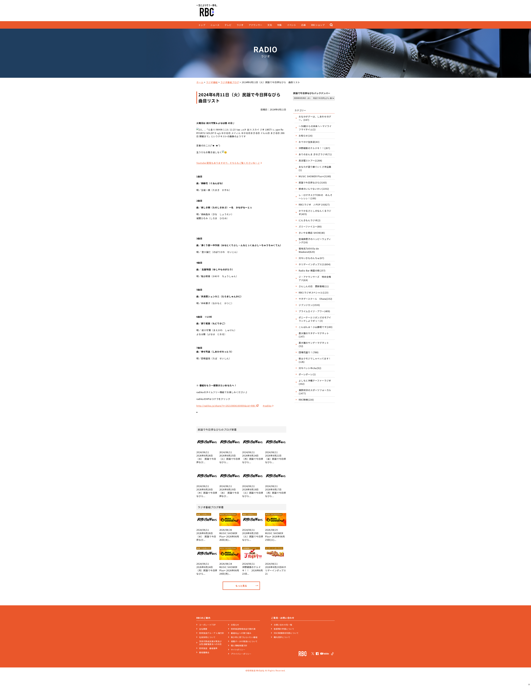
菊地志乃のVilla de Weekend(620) (309, 250)
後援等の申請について (284, 628)
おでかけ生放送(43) (309, 141)
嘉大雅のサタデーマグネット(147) (314, 335)
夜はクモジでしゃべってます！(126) (315, 360)
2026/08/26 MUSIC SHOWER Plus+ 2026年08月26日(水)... (229, 527)
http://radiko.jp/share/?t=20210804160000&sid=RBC (226, 405)
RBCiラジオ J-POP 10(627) (314, 204)
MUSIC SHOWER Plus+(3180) (315, 176)
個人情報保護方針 (239, 645)
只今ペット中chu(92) (310, 368)
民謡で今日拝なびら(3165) (313, 182)
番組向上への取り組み (241, 633)
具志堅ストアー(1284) (310, 160)
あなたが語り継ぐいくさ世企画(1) (315, 168)
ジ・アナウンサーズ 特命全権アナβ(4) (315, 278)
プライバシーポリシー (241, 653)
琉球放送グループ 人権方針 (211, 633)
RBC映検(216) (306, 399)
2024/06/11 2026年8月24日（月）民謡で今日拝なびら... (252, 457)
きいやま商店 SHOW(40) (312, 232)
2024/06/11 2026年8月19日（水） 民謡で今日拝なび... (229, 491)
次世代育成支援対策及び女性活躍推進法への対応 (210, 642)
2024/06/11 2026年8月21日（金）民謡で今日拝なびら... (275, 457)
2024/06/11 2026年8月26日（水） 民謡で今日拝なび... (206, 457)
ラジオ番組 (212, 82)
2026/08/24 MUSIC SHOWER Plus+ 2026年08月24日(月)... (229, 561)
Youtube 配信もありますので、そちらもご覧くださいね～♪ (228, 163)
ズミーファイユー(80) (310, 226)
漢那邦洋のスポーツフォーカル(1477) (315, 391)
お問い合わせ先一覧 (283, 624)
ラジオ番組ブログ (229, 82)
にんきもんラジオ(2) (310, 220)
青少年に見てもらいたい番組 (244, 637)
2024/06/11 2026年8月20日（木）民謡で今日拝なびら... (206, 491)
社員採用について (207, 637)
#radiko (267, 405)
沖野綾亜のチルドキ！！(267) (314, 148)
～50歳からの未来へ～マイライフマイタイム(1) (315, 127)
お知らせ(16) (306, 135)
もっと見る (241, 585)
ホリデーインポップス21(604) (315, 264)
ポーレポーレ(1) (307, 374)
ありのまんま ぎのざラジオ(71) (315, 154)
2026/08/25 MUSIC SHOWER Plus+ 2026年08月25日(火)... (275, 527)
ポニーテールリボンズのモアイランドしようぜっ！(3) (315, 319)
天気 (269, 25)
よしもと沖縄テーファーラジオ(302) (315, 382)
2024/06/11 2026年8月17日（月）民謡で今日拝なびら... (275, 491)
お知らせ (235, 624)
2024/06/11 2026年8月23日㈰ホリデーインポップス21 (275, 561)
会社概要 (203, 628)
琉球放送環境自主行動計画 (243, 628)
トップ (201, 25)
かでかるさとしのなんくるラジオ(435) (315, 212)
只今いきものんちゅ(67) (311, 258)
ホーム (199, 82)
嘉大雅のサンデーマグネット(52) (314, 344)
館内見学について (282, 637)
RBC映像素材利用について (286, 633)
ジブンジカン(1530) (309, 305)
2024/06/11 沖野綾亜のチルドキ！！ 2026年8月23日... (252, 561)
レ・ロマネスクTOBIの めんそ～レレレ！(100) (315, 196)
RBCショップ (318, 25)
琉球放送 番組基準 (208, 648)
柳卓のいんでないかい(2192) (314, 188)
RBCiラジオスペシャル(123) (314, 292)
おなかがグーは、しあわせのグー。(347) (315, 118)
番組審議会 (204, 652)
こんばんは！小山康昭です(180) (316, 327)
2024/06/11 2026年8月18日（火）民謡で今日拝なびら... (252, 491)
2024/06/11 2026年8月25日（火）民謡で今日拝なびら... (229, 457)
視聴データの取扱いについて (244, 641)
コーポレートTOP (207, 624)
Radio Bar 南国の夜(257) (312, 270)
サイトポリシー (238, 649)
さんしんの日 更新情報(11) (314, 286)
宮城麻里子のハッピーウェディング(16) (315, 240)
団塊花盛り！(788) (309, 352)
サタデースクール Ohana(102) (315, 298)
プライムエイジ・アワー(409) (314, 311)
